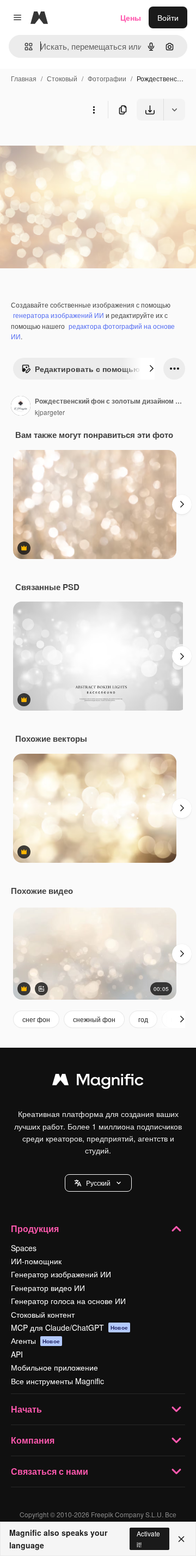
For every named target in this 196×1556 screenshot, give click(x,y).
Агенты (35, 1340)
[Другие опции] (94, 110)
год (143, 1019)
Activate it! (148, 1538)
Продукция (35, 1228)
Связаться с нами (49, 1471)
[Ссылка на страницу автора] (20, 407)
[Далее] (151, 369)
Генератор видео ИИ (48, 1287)
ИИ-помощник (36, 1260)
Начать (26, 1409)
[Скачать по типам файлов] (174, 110)
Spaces (23, 1247)
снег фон (36, 1019)
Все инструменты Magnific (57, 1380)
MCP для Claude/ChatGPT (69, 1327)
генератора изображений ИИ (58, 315)
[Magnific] (98, 1082)
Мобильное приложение (54, 1367)
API (17, 1354)
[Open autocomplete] (24, 47)
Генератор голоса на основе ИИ (68, 1300)
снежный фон (94, 1019)
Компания (32, 1440)
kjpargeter (50, 412)
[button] (98, 1183)
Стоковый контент (43, 1314)
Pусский (98, 1182)
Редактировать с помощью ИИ (94, 368)
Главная (23, 78)
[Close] (181, 1539)
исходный (72, 146)
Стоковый (62, 78)
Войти (168, 17)
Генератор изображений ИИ (61, 1274)
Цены (130, 17)
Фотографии (107, 78)
